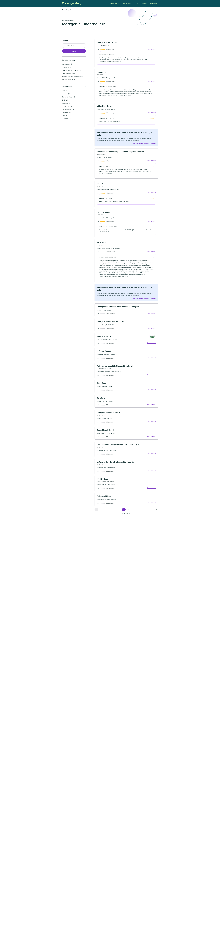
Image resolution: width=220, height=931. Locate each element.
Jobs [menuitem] (136, 3)
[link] (126, 53)
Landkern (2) (66, 103)
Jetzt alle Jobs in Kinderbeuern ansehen (144, 143)
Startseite (65, 10)
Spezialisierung (68, 60)
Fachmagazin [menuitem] (127, 3)
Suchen (74, 51)
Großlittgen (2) (67, 106)
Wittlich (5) (65, 91)
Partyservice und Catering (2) (71, 70)
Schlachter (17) (67, 64)
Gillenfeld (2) (66, 118)
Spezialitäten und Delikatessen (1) (73, 76)
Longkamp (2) (66, 112)
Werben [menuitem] (144, 3)
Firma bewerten (151, 49)
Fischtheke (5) (66, 67)
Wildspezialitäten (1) (68, 79)
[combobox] (74, 45)
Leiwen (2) (65, 115)
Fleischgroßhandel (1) (69, 73)
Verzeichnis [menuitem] (113, 3)
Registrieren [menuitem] (154, 3)
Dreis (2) (65, 100)
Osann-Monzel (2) (68, 109)
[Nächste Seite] (156, 509)
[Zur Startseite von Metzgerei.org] (71, 3)
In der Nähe (67, 87)
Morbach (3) (66, 94)
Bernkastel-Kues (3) (68, 97)
